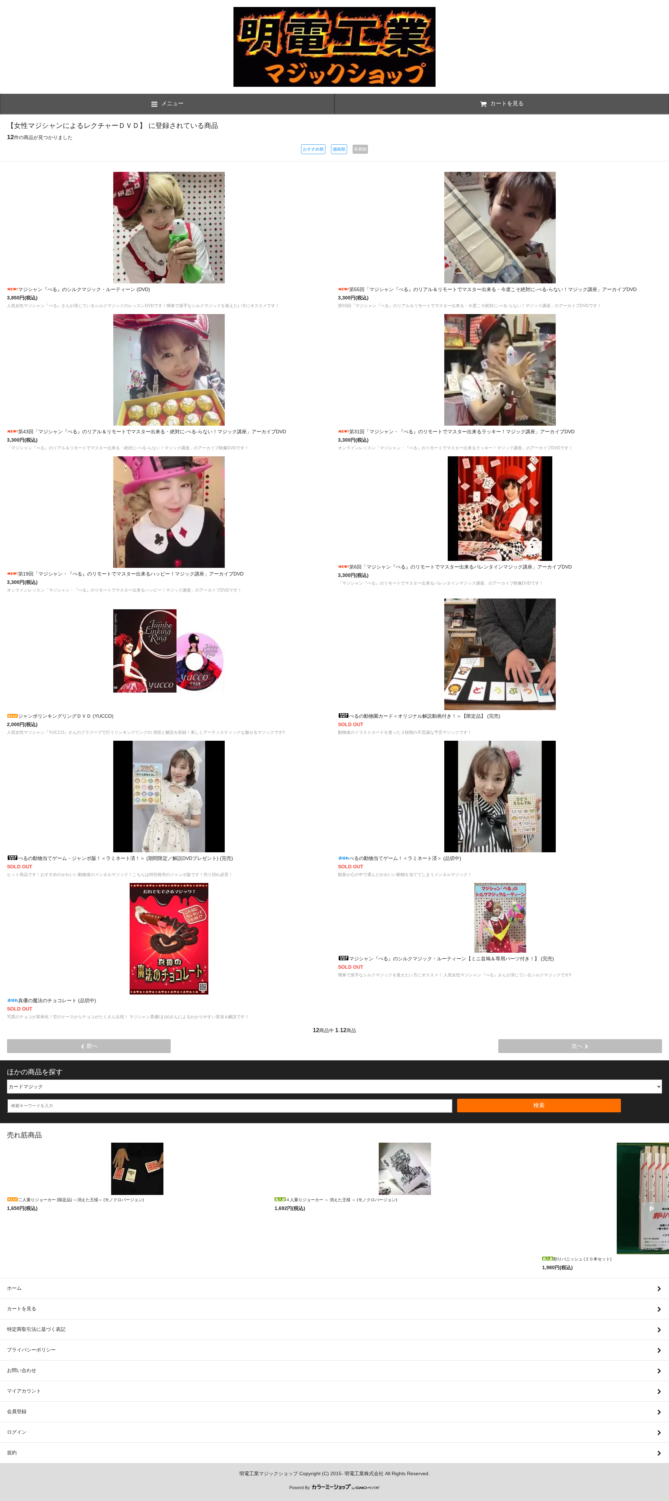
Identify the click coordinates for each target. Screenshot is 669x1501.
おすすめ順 (313, 149)
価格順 (339, 149)
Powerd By (300, 1487)
